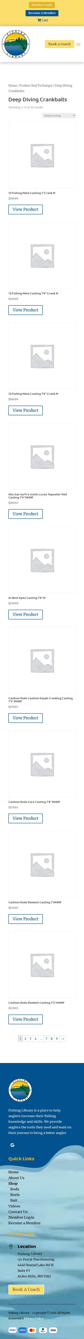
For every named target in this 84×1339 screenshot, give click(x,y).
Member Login (42, 5)
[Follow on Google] (12, 1145)
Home (12, 85)
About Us (16, 1178)
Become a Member (24, 1223)
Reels (15, 1194)
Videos (14, 1206)
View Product (25, 209)
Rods (14, 1189)
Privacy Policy (33, 1318)
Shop (13, 1183)
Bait (13, 1200)
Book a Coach (59, 44)
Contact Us (18, 1212)
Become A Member (42, 13)
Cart (45, 20)
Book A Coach (26, 1289)
